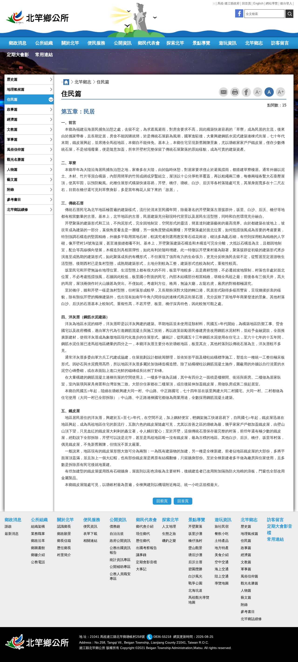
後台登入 (286, 3)
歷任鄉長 (64, 548)
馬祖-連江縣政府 (228, 3)
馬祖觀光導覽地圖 (198, 600)
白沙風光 (195, 576)
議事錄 (141, 555)
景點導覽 (201, 43)
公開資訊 (123, 43)
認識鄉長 (64, 526)
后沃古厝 (195, 562)
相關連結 (90, 541)
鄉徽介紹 (38, 555)
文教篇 (12, 129)
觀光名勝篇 (15, 159)
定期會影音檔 (146, 562)
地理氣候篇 (15, 89)
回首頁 (246, 3)
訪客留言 (280, 43)
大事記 (141, 569)
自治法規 (117, 534)
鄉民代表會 (149, 43)
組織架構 (38, 526)
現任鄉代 (143, 534)
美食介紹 (222, 555)
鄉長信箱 (64, 541)
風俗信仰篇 (15, 149)
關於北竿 (70, 43)
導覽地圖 (222, 583)
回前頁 (162, 501)
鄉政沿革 (38, 541)
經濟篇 (12, 119)
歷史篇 (12, 79)
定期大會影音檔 (18, 56)
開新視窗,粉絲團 (239, 13)
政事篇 (12, 109)
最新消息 (12, 534)
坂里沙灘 (195, 534)
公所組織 (44, 43)
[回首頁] (39, 17)
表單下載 (90, 534)
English (258, 3)
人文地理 (169, 526)
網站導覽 (272, 3)
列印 (235, 92)
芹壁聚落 (195, 526)
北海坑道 (195, 590)
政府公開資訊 (120, 541)
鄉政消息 (18, 43)
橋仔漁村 (195, 541)
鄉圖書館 (38, 548)
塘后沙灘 (195, 555)
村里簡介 (64, 555)
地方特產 (222, 548)
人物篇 (12, 169)
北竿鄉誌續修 (17, 209)
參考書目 (14, 199)
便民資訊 (90, 526)
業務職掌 (38, 534)
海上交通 (222, 569)
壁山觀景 (195, 548)
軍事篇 (12, 139)
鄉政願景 (64, 534)
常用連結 (44, 54)
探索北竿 (175, 43)
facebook (246, 92)
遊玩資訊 (228, 43)
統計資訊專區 (120, 560)
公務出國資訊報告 (120, 550)
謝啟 (8, 526)
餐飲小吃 (222, 534)
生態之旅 (169, 534)
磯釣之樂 (169, 541)
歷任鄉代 (143, 541)
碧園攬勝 (195, 569)
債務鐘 (115, 526)
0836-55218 (162, 637)
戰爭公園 (195, 583)
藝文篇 (12, 179)
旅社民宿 (222, 526)
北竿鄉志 (254, 43)
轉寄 (223, 92)
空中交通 (222, 562)
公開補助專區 (120, 567)
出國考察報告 (146, 548)
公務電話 (38, 562)
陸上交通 (222, 576)
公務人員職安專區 (120, 576)
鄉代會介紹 (144, 526)
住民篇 (12, 99)
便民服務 (96, 43)
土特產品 (222, 541)
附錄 (10, 189)
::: (214, 3)
